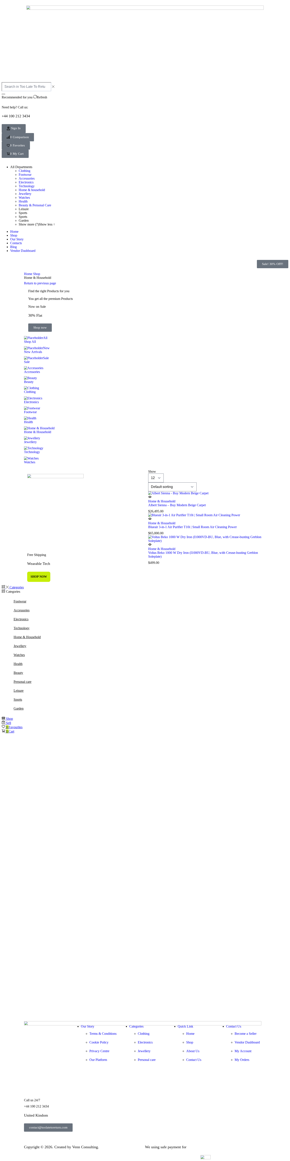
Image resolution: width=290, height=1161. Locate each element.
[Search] (3, 94)
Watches (19, 655)
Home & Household (161, 501)
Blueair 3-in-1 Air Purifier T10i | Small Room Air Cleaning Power (192, 527)
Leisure (19, 690)
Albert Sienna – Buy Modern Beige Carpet (177, 505)
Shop (36, 274)
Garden (19, 708)
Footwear (20, 601)
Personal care (22, 681)
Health (18, 664)
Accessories (22, 610)
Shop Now (39, 576)
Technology (22, 628)
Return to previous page (40, 283)
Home (28, 274)
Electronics (21, 619)
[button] (18, 137)
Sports (18, 699)
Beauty (18, 673)
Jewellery (20, 646)
